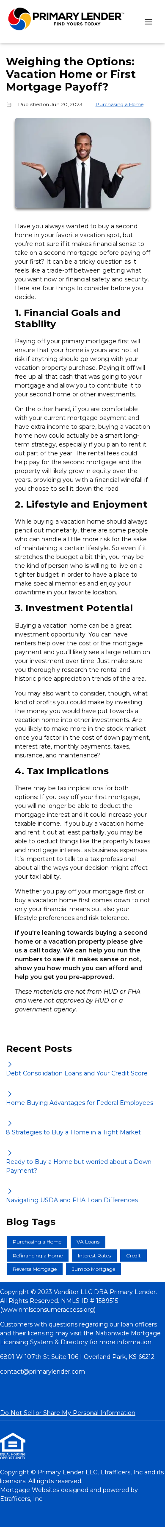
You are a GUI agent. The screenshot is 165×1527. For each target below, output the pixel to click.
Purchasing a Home (119, 104)
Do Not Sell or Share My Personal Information (67, 1413)
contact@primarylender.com (42, 1371)
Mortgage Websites (30, 1490)
